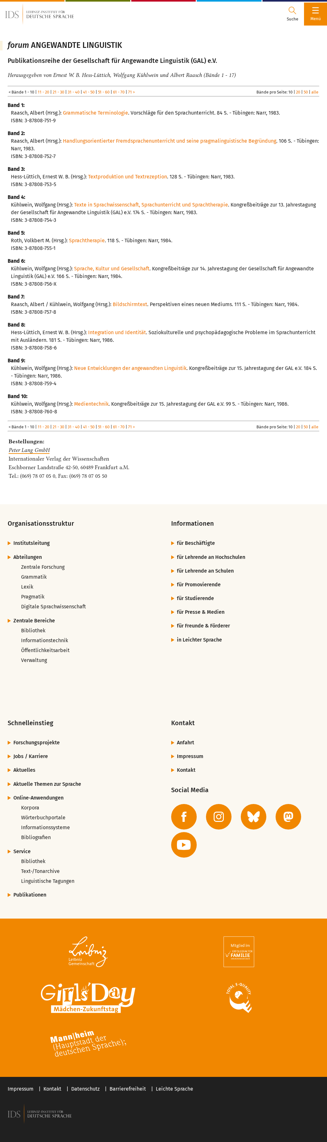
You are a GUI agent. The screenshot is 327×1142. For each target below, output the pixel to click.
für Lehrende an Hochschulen (211, 557)
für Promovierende (199, 585)
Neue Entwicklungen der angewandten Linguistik (130, 368)
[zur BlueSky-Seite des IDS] (253, 817)
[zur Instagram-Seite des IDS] (219, 817)
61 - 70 (119, 92)
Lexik (27, 587)
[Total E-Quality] (239, 997)
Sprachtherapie (87, 240)
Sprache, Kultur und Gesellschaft (111, 269)
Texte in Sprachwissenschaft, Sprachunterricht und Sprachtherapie (151, 205)
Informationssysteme (45, 827)
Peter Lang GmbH (29, 450)
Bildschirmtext (130, 304)
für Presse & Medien (200, 612)
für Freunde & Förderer (203, 626)
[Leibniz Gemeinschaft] (88, 951)
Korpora (30, 808)
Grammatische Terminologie (95, 113)
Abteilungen (27, 557)
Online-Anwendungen (38, 798)
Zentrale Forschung (43, 567)
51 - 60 (104, 92)
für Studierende (195, 598)
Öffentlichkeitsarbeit (45, 650)
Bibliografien (36, 837)
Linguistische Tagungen (47, 881)
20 (298, 92)
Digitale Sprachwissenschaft (53, 607)
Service (22, 851)
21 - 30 (58, 92)
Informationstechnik (44, 640)
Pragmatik (32, 597)
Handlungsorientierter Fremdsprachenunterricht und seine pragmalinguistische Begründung (169, 141)
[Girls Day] (88, 997)
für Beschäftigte (196, 543)
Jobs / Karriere (30, 756)
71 (130, 92)
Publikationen (29, 895)
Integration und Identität (117, 332)
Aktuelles (24, 770)
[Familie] (239, 951)
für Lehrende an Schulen (205, 571)
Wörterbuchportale (43, 818)
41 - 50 (89, 92)
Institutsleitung (31, 543)
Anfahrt (185, 743)
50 (306, 92)
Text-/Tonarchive (40, 871)
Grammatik (34, 577)
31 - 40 (74, 92)
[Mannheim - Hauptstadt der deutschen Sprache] (88, 1043)
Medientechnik (91, 404)
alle (314, 92)
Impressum (190, 756)
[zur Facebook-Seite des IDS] (184, 817)
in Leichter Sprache (199, 640)
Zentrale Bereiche (34, 621)
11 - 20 (43, 92)
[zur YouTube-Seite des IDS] (184, 845)
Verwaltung (34, 660)
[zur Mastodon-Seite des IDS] (288, 817)
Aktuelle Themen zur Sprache (47, 784)
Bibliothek (33, 630)
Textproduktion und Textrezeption (127, 177)
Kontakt (186, 770)
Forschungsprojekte (36, 743)
